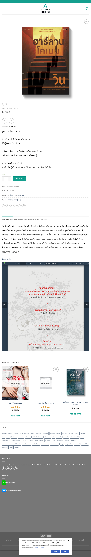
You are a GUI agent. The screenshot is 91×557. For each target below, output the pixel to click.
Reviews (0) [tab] (42, 219)
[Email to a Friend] (16, 205)
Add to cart (19, 179)
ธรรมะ (76, 433)
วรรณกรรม (9, 109)
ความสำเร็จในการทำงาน (55, 433)
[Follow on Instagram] (8, 468)
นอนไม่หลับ (82, 433)
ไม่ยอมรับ (55, 552)
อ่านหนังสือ (73, 440)
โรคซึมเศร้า (4, 447)
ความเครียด (64, 433)
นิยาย (8, 437)
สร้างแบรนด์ (25, 440)
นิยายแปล (16, 109)
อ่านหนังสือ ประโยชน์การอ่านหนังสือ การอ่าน (11, 444)
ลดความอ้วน (59, 437)
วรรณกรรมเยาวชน (6, 440)
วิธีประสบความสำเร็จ (16, 440)
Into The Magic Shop (24, 433)
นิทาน (3, 437)
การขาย (32, 433)
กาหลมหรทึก (45, 433)
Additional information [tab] (25, 219)
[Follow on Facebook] (4, 468)
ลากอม (82, 437)
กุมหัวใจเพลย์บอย (15, 403)
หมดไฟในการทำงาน (39, 440)
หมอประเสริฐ (47, 440)
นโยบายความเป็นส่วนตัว (39, 547)
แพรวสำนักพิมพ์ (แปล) (14, 200)
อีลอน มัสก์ (67, 440)
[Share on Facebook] (8, 205)
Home (3, 109)
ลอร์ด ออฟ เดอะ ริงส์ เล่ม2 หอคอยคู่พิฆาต (75, 403)
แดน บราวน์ (77, 444)
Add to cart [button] (75, 414)
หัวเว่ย (54, 440)
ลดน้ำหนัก (66, 437)
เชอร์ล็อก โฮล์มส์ (36, 444)
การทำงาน (38, 433)
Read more (15, 415)
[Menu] (4, 7)
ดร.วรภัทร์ (71, 433)
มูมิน (53, 437)
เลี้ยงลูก (61, 444)
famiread (16, 433)
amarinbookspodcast (7, 433)
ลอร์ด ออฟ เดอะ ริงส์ (74, 437)
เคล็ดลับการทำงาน (26, 444)
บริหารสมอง (28, 437)
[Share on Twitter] (12, 205)
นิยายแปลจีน (21, 437)
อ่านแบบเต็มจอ (8, 259)
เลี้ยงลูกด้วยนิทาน (69, 444)
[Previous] (1, 394)
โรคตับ (10, 447)
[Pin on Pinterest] (20, 205)
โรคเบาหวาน (16, 447)
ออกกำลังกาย (60, 440)
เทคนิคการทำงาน (54, 444)
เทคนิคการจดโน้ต (45, 444)
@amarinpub (10, 482)
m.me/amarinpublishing (13, 490)
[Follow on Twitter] (12, 468)
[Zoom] (4, 104)
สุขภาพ (31, 440)
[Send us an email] (16, 468)
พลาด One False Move (45, 403)
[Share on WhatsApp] (4, 205)
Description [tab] (7, 219)
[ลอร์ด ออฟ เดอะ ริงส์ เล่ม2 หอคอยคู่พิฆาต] (75, 383)
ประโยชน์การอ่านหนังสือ (38, 437)
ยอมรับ (65, 552)
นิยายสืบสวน (13, 437)
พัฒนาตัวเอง (47, 437)
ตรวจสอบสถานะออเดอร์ (74, 540)
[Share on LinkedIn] (24, 205)
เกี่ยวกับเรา (10, 540)
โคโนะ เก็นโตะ (85, 444)
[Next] (89, 394)
